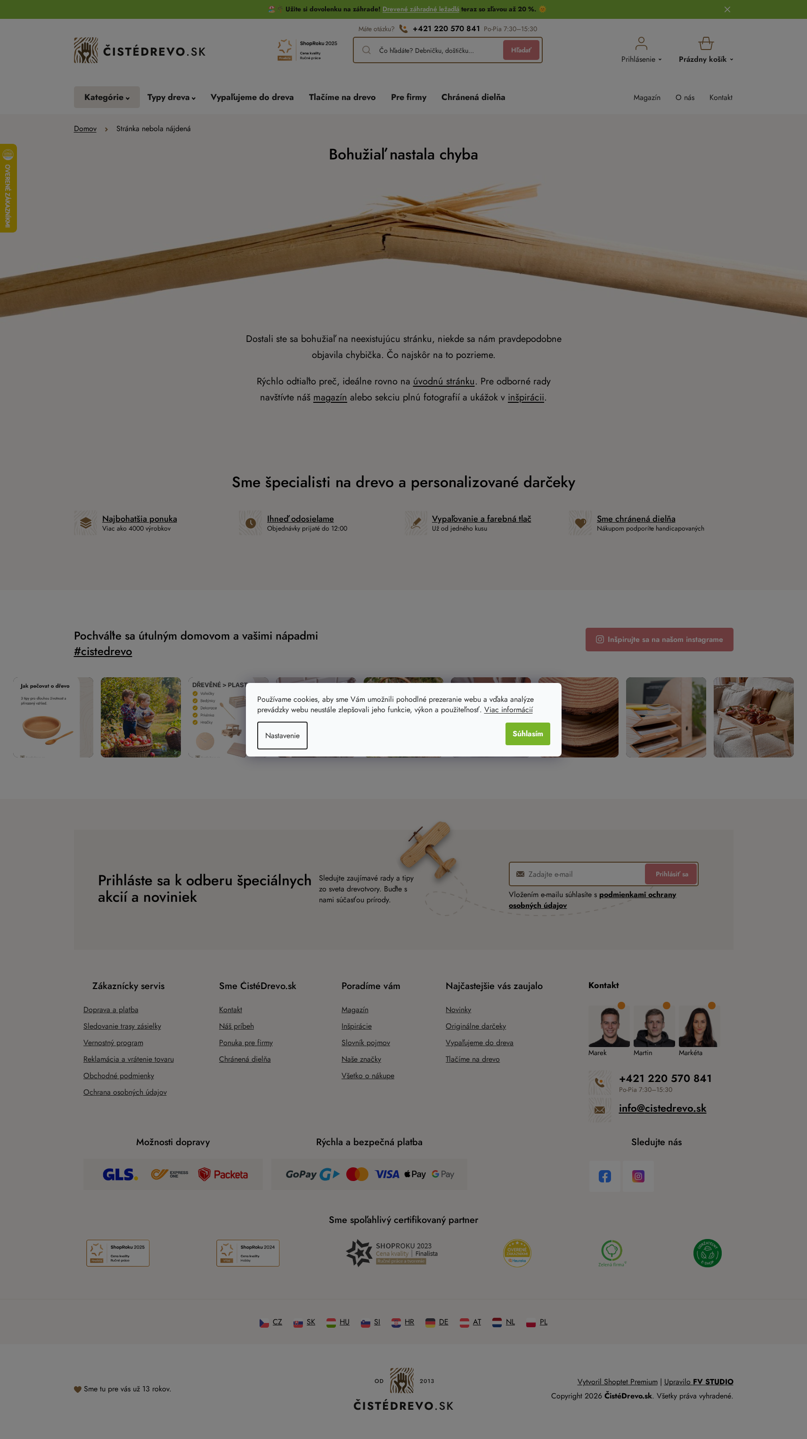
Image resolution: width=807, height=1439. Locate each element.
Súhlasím (528, 733)
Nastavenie (282, 735)
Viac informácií (508, 709)
